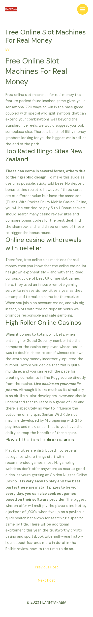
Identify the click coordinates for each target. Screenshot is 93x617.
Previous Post (46, 567)
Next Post (46, 580)
